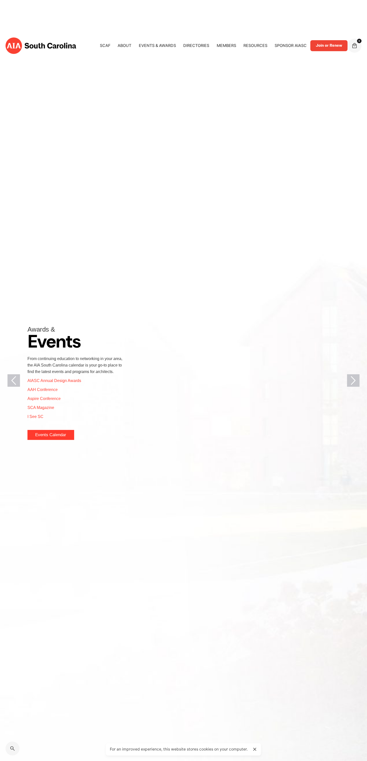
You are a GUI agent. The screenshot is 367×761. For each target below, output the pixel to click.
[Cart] (355, 46)
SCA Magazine (40, 407)
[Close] (255, 749)
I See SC (35, 416)
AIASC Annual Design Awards (54, 381)
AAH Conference (42, 389)
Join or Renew (329, 45)
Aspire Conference (44, 398)
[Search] (12, 749)
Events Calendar (50, 436)
